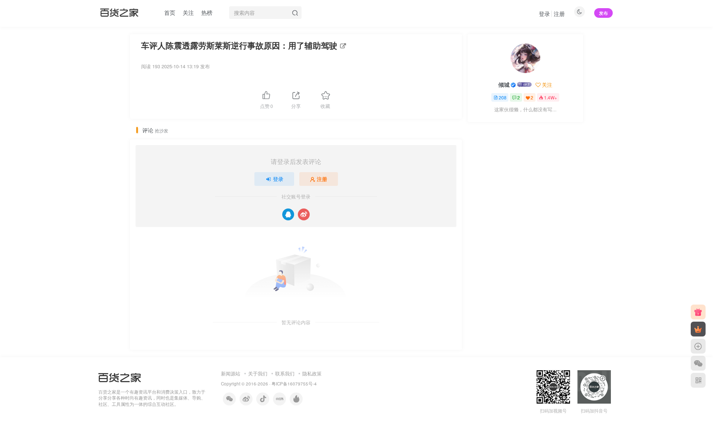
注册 (559, 13)
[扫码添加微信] (698, 363)
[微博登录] (304, 214)
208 (503, 97)
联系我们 (284, 373)
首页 (169, 12)
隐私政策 (312, 373)
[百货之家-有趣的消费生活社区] (119, 376)
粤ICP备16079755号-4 (294, 384)
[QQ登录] (288, 214)
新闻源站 (230, 373)
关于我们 (257, 373)
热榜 (206, 12)
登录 (544, 13)
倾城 (503, 85)
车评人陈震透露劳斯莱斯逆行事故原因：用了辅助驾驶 (239, 45)
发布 (603, 13)
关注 (188, 12)
